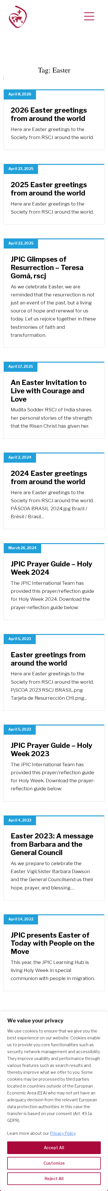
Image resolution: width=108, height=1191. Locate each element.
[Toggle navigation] (89, 17)
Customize (54, 1163)
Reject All (54, 1178)
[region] (54, 1101)
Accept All (54, 1147)
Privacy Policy (63, 1133)
